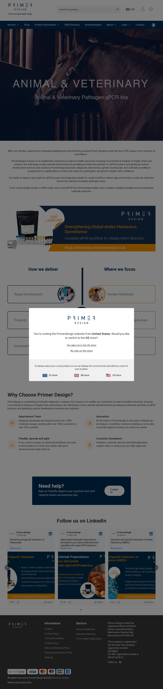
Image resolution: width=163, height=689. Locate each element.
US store (117, 375)
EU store (53, 375)
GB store (85, 375)
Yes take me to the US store (81, 345)
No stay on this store (82, 351)
